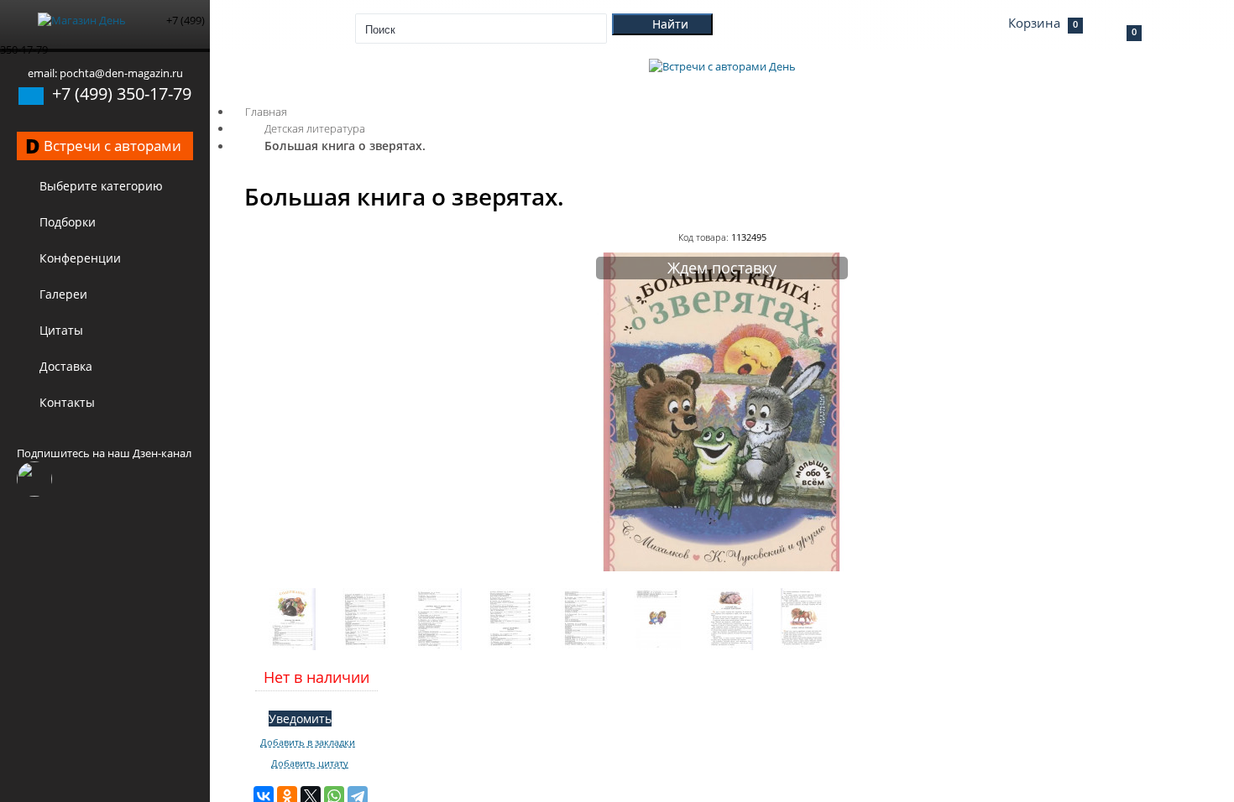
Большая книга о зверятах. (345, 146)
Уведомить (300, 718)
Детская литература (314, 128)
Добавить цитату (309, 763)
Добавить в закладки (307, 742)
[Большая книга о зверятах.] (721, 567)
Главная (266, 111)
